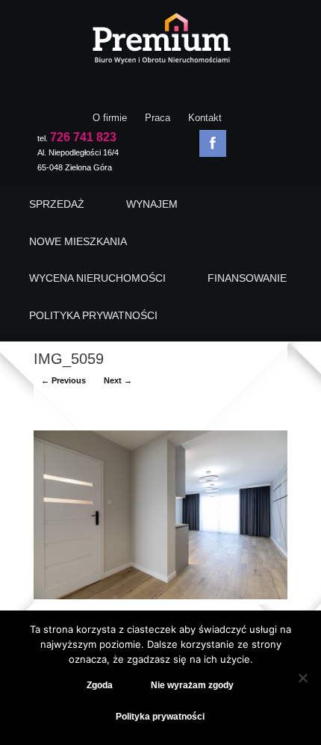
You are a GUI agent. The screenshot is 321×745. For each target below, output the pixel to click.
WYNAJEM (152, 204)
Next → (118, 380)
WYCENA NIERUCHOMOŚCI (97, 278)
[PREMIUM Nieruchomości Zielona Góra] (160, 42)
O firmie (110, 117)
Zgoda (100, 685)
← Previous (63, 380)
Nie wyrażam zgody (192, 685)
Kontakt (205, 117)
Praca (157, 117)
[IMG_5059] (160, 596)
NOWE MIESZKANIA (78, 241)
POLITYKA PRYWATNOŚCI (93, 315)
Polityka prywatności (160, 716)
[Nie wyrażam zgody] (302, 677)
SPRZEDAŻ (56, 204)
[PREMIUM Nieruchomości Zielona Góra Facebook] (212, 143)
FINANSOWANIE (247, 278)
